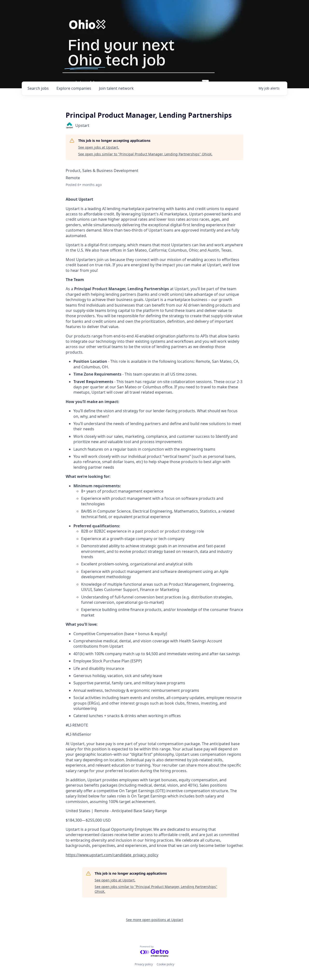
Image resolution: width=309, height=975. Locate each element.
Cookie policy (165, 964)
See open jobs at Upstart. (98, 147)
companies (73, 88)
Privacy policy (144, 964)
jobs (38, 88)
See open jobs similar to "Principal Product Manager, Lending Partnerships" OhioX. (145, 154)
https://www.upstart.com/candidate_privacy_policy (112, 855)
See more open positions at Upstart (154, 919)
